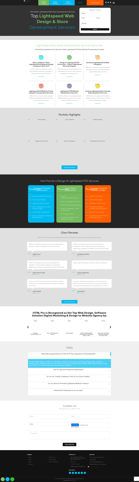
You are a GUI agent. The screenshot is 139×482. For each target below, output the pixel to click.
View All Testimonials (69, 302)
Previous (28, 327)
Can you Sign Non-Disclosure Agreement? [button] (68, 369)
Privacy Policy (52, 459)
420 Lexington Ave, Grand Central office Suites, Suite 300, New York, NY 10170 (78, 458)
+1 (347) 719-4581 (75, 464)
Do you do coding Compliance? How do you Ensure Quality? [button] (68, 376)
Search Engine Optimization (97, 457)
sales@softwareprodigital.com (77, 466)
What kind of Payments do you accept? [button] (68, 390)
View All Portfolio (69, 167)
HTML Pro (62, 478)
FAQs (30, 461)
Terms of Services (53, 461)
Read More (41, 76)
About (30, 459)
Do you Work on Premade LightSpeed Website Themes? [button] (68, 383)
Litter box (41, 127)
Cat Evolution (69, 149)
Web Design (93, 459)
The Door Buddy (41, 149)
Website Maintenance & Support (98, 464)
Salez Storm (97, 149)
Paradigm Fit (69, 127)
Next (111, 327)
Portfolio (31, 464)
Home (30, 457)
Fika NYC (97, 127)
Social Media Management (96, 461)
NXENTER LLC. (80, 478)
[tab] (69, 355)
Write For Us (52, 457)
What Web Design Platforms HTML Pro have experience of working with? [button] (68, 354)
